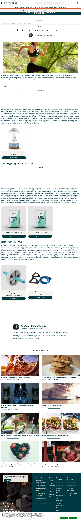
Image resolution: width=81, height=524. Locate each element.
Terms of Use (28, 522)
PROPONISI (40, 26)
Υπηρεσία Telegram (71, 485)
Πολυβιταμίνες (13, 152)
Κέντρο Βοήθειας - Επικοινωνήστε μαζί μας (41, 481)
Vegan (55, 7)
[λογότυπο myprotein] (9, 3)
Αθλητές (66, 16)
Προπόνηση (28, 16)
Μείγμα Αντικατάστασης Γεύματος (14, 232)
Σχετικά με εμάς (59, 482)
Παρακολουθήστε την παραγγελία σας (40, 494)
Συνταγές (54, 16)
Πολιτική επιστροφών (40, 485)
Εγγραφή (7, 480)
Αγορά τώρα (15, 157)
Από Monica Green (13, 409)
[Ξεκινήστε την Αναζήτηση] (38, 3)
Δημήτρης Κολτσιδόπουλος (34, 326)
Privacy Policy (21, 522)
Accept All (72, 517)
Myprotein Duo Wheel (13, 291)
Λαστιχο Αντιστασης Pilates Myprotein (40, 291)
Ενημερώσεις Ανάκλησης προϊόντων (41, 504)
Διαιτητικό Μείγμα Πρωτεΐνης (40, 232)
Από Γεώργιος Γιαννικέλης (54, 466)
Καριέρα (58, 510)
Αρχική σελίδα (5, 23)
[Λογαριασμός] (74, 3)
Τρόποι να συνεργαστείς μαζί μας (60, 505)
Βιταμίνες (36, 7)
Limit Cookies (63, 517)
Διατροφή (22, 7)
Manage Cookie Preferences (10, 503)
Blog (10, 23)
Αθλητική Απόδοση (63, 7)
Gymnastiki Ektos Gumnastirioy (23, 23)
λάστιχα (18, 242)
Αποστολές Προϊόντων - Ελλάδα (41, 499)
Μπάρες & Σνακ (51, 495)
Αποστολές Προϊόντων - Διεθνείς (41, 489)
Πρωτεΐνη (16, 7)
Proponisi (14, 23)
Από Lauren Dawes (52, 379)
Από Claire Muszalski (13, 438)
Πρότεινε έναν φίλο (72, 489)
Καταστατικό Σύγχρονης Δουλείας (59, 490)
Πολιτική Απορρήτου (61, 495)
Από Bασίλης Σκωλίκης (13, 379)
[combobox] (54, 3)
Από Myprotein (11, 466)
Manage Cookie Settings (53, 517)
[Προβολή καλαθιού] (78, 3)
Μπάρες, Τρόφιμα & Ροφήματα (46, 7)
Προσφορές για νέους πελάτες (72, 494)
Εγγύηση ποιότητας (60, 485)
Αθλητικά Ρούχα (29, 7)
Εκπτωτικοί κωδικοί (71, 482)
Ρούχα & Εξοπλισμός (52, 484)
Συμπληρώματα (41, 16)
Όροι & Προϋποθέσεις (59, 499)
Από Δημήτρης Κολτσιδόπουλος (43, 35)
